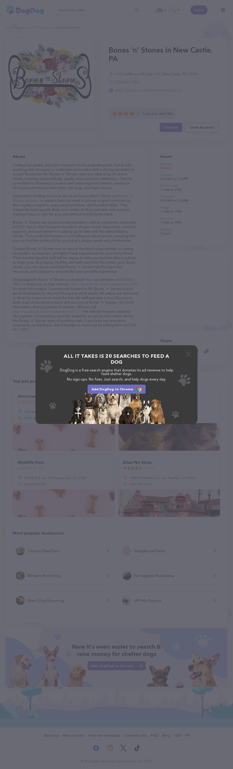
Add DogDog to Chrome (112, 389)
